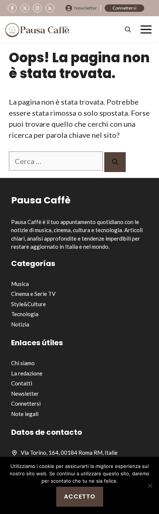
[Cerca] (115, 162)
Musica (20, 283)
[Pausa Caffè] (37, 29)
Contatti (21, 383)
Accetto (79, 496)
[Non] (149, 485)
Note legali (24, 413)
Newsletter (85, 8)
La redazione (27, 373)
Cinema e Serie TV (33, 293)
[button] (128, 29)
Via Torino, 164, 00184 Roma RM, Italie (69, 452)
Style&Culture (28, 304)
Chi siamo (23, 363)
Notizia (20, 324)
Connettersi (124, 8)
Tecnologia (24, 314)
